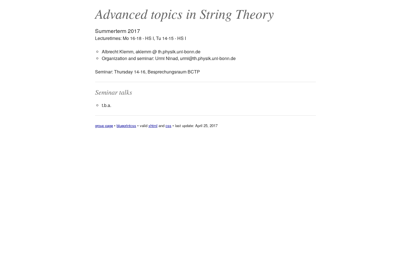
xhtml (152, 125)
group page (104, 125)
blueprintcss (126, 125)
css (168, 125)
